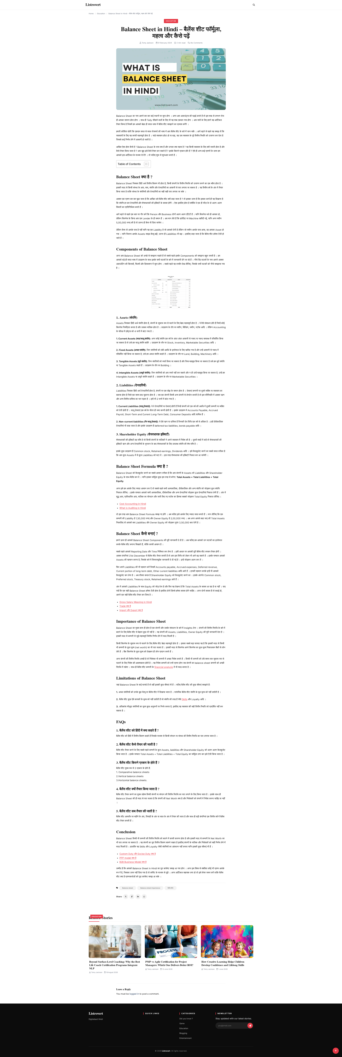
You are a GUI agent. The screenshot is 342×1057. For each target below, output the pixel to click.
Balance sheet (127, 888)
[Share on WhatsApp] (144, 896)
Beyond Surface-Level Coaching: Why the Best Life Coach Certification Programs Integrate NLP (114, 965)
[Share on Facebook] (131, 896)
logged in (134, 993)
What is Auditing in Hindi (132, 508)
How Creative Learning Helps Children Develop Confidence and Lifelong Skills (222, 963)
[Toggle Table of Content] (145, 164)
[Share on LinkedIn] (138, 896)
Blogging (183, 1033)
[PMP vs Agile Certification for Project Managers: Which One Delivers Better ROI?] (171, 941)
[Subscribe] (250, 1025)
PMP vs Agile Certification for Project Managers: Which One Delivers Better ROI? (169, 963)
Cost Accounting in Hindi (132, 503)
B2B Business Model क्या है (132, 862)
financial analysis (163, 667)
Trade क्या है (125, 606)
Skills (184, 699)
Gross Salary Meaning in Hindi (135, 602)
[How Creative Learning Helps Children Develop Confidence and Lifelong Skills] (227, 941)
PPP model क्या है (127, 858)
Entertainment (185, 1038)
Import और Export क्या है (131, 610)
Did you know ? (186, 1018)
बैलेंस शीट (170, 888)
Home (91, 13)
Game (181, 1023)
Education (101, 13)
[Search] (253, 4)
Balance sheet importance (150, 888)
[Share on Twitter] (125, 896)
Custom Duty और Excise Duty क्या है (137, 853)
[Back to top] (336, 1051)
